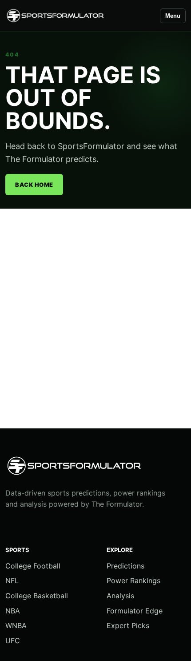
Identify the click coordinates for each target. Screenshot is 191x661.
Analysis (120, 595)
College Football (32, 565)
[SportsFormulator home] (78, 16)
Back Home (34, 184)
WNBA (16, 625)
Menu (172, 15)
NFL (12, 580)
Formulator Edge (135, 610)
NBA (12, 610)
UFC (12, 640)
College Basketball (36, 595)
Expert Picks (128, 625)
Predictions (125, 565)
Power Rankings (133, 580)
